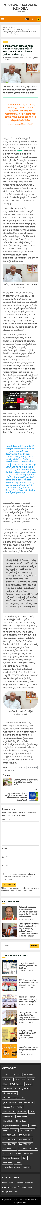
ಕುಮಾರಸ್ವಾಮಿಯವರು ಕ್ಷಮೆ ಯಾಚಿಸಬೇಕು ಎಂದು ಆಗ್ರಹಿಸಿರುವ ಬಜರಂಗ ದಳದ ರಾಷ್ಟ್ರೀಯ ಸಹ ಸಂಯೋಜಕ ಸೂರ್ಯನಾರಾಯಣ (9, 913)
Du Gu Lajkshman (21, 1088)
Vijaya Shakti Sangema (11, 1167)
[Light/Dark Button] (27, 19)
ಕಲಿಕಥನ (26, 1167)
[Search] (33, 19)
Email (5, 857)
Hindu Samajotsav (9, 1093)
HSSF (10, 767)
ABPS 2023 (15, 1074)
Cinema (28, 1084)
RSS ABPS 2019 (9, 1144)
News (32, 1112)
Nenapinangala (9, 1112)
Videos (5, 42)
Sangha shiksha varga (11, 1158)
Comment (7, 819)
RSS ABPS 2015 (9, 1135)
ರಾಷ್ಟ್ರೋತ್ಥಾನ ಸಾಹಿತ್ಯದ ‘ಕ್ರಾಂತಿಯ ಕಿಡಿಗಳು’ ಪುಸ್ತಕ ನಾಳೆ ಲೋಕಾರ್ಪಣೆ (9, 1034)
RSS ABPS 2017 (9, 1139)
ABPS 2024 (28, 1074)
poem (5, 1130)
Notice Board (21, 1121)
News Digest (8, 1116)
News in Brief (22, 1116)
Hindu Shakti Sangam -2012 (13, 1098)
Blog (5, 1084)
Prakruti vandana (8, 770)
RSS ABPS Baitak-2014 (28, 1149)
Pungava (14, 1130)
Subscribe (38, 19)
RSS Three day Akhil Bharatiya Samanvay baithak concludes (9, 983)
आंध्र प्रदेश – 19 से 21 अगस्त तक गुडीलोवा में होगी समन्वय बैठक (9, 1051)
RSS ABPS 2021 (25, 1144)
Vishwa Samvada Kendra (20, 6)
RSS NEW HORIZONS (12, 1153)
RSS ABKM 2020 (27, 1130)
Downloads (7, 1088)
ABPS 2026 (20, 1079)
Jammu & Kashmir (9, 1102)
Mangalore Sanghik (26, 1102)
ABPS (5, 1074)
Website (5, 865)
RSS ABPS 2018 (25, 1139)
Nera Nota (22, 1112)
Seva (24, 1158)
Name (5, 848)
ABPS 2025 (7, 1079)
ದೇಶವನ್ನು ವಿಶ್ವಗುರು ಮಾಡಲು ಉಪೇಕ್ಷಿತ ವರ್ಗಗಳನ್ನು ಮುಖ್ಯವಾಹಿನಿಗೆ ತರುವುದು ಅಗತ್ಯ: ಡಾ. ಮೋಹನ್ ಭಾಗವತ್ (9, 1017)
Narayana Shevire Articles (13, 1107)
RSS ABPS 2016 (25, 1135)
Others (24, 1125)
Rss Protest (28, 1153)
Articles (31, 1079)
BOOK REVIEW (16, 1084)
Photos (33, 1125)
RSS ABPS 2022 (9, 1149)
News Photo (8, 1121)
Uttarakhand (7, 1162)
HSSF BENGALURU (19, 767)
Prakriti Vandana (32, 767)
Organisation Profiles (11, 1125)
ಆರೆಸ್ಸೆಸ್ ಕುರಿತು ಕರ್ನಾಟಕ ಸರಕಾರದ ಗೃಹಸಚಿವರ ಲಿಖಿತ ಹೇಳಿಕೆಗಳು (9, 967)
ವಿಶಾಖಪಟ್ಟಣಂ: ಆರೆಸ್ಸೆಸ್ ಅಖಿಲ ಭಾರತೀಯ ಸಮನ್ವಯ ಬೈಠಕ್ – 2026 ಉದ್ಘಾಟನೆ (9, 1000)
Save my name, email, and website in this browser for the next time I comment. (19, 877)
